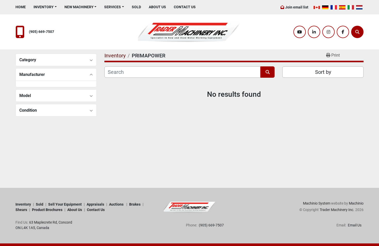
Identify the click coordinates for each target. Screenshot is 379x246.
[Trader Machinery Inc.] (189, 207)
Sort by (323, 72)
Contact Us (185, 7)
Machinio (356, 203)
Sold (136, 7)
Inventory (44, 7)
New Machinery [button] (79, 7)
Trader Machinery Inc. (337, 210)
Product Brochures (47, 210)
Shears (21, 210)
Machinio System (316, 203)
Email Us (354, 225)
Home (20, 7)
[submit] (267, 72)
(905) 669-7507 (41, 32)
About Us (157, 7)
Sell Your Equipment (65, 204)
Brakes (135, 204)
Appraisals (95, 204)
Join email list (296, 7)
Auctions (116, 204)
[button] (45, 7)
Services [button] (112, 7)
